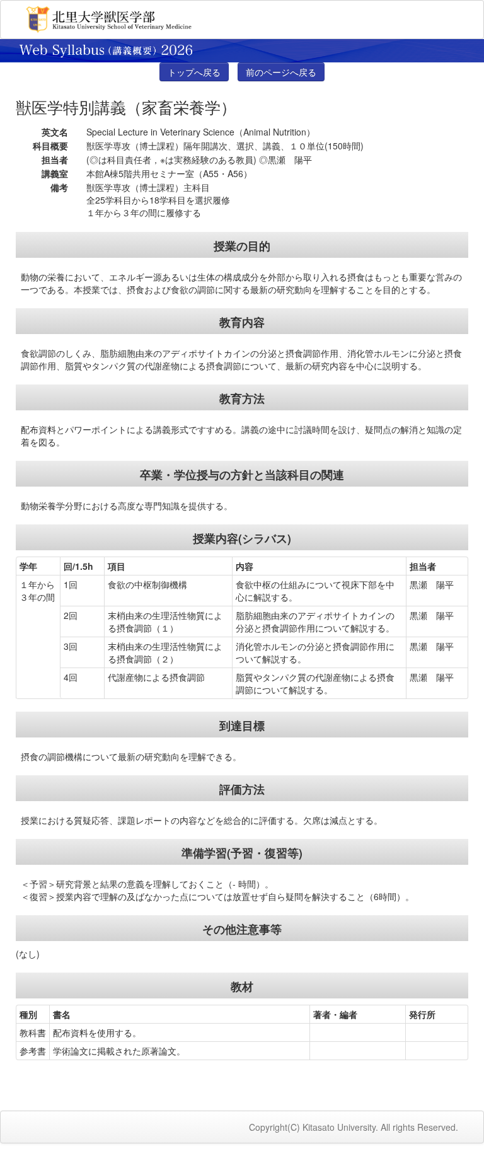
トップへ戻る (194, 72)
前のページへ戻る (281, 72)
